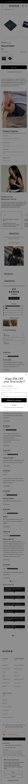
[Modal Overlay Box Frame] (14, 392)
